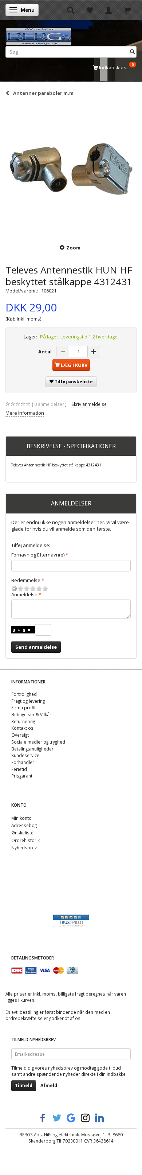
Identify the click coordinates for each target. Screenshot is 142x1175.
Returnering (23, 721)
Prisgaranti (22, 776)
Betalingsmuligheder (32, 749)
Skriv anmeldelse (89, 404)
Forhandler (22, 762)
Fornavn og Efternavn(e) (37, 554)
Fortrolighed (24, 694)
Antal (45, 351)
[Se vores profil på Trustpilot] (71, 920)
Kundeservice (25, 755)
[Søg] (132, 51)
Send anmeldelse (36, 647)
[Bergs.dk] (38, 35)
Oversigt (20, 735)
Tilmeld (23, 1085)
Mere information (24, 413)
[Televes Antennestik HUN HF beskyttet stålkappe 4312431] (71, 169)
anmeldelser (49, 404)
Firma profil (23, 707)
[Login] (108, 10)
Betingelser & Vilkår (31, 714)
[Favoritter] (89, 10)
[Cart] (127, 10)
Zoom (73, 247)
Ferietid (19, 769)
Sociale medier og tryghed (38, 742)
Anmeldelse (24, 594)
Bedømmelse (25, 580)
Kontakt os (22, 728)
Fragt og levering (28, 701)
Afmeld (48, 1085)
